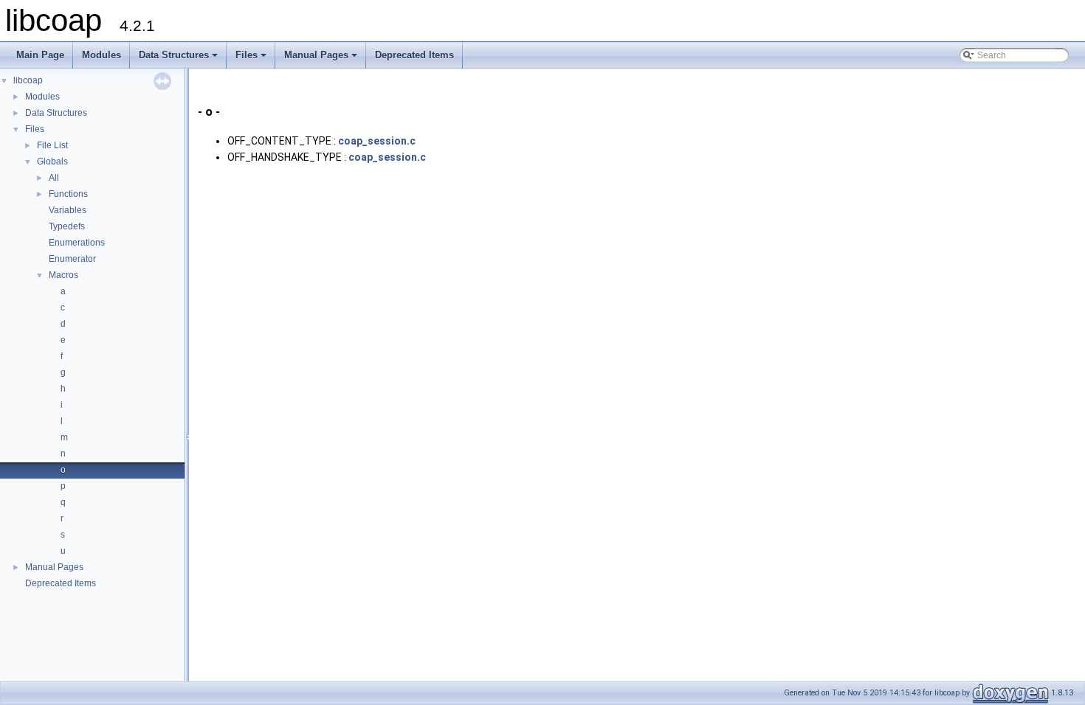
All (54, 178)
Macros (63, 275)
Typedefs (67, 226)
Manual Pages (321, 59)
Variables (67, 210)
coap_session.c (377, 141)
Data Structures (179, 59)
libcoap (28, 80)
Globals (52, 161)
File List (52, 145)
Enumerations (77, 242)
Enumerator (72, 259)
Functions (68, 194)
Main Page (40, 54)
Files (252, 59)
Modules (101, 54)
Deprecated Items (414, 54)
